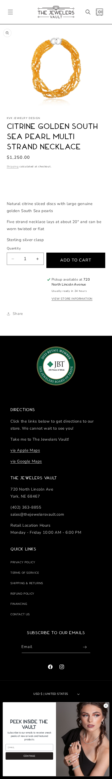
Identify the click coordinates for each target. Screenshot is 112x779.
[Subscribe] (84, 647)
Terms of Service (24, 573)
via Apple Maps (25, 450)
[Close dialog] (105, 705)
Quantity (14, 248)
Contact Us (20, 614)
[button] (10, 12)
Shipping (13, 166)
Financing (18, 604)
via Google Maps (26, 461)
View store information (72, 299)
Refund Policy (22, 594)
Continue (29, 755)
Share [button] (18, 313)
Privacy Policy (22, 562)
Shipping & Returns (26, 583)
